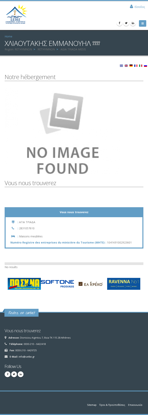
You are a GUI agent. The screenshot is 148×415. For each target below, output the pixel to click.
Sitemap (92, 405)
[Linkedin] (133, 23)
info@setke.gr (27, 356)
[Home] (18, 15)
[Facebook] (119, 23)
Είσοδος (140, 7)
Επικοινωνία (135, 405)
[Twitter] (126, 23)
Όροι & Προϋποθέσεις (112, 405)
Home (8, 36)
